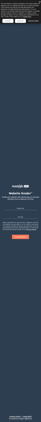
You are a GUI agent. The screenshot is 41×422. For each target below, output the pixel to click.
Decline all (20, 21)
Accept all (8, 21)
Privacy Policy (31, 229)
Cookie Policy (27, 16)
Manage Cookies (33, 21)
